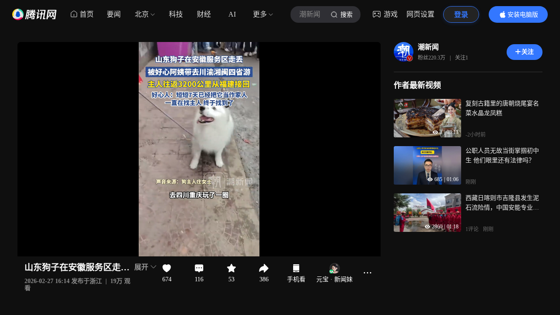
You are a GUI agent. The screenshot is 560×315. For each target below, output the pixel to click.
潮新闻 (428, 47)
